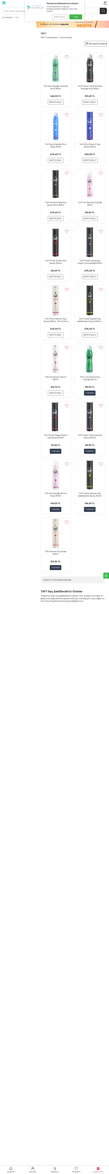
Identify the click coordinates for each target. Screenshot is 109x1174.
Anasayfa (8, 17)
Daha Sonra (59, 17)
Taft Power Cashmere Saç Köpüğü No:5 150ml (89, 87)
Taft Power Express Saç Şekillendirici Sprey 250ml (89, 494)
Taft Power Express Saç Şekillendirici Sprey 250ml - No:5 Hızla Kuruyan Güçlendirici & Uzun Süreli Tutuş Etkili (89, 320)
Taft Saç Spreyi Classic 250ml (55, 378)
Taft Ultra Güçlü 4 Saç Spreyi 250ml (89, 145)
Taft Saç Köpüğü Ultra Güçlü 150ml (55, 145)
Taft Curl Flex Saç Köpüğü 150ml (90, 203)
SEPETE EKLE (55, 102)
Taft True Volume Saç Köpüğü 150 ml (90, 378)
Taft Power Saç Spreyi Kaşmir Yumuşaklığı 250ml (90, 261)
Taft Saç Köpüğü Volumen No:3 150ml (55, 87)
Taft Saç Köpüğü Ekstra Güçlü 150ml (55, 494)
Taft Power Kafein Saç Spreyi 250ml (55, 261)
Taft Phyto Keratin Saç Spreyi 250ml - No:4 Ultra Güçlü (56, 320)
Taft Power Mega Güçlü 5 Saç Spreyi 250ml (56, 436)
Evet (76, 17)
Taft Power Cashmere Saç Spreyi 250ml (89, 436)
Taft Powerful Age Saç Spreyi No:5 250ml (55, 203)
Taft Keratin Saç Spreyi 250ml (56, 552)
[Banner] (72, 24)
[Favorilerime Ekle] (66, 56)
